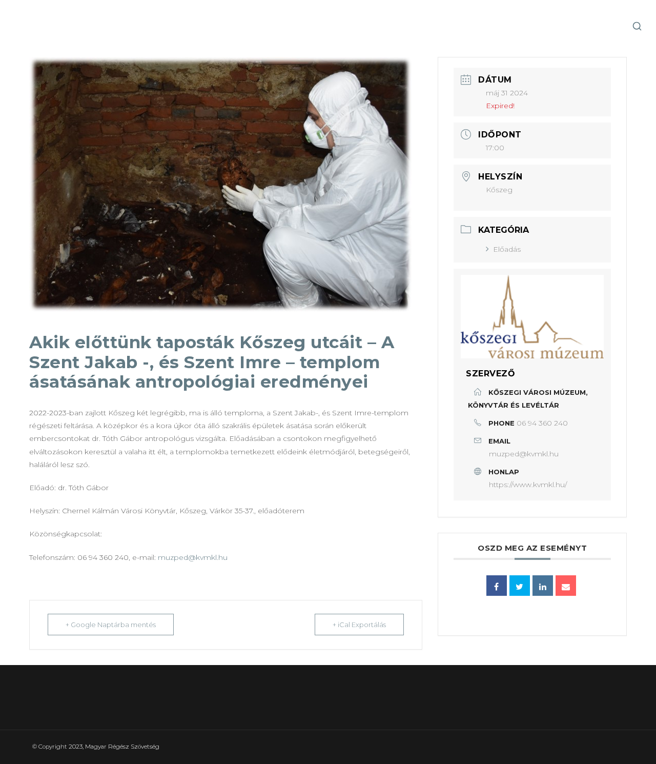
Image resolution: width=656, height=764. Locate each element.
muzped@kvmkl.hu (193, 557)
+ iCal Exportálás (359, 624)
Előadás (507, 249)
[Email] (566, 585)
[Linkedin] (542, 585)
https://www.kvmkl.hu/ (528, 484)
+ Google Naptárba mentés (111, 624)
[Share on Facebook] (496, 585)
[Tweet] (519, 585)
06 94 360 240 (542, 423)
